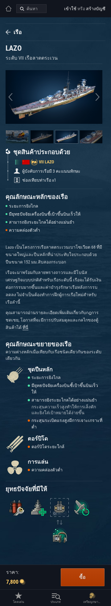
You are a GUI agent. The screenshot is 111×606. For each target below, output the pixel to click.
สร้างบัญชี (95, 8)
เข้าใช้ (70, 8)
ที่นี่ (25, 327)
